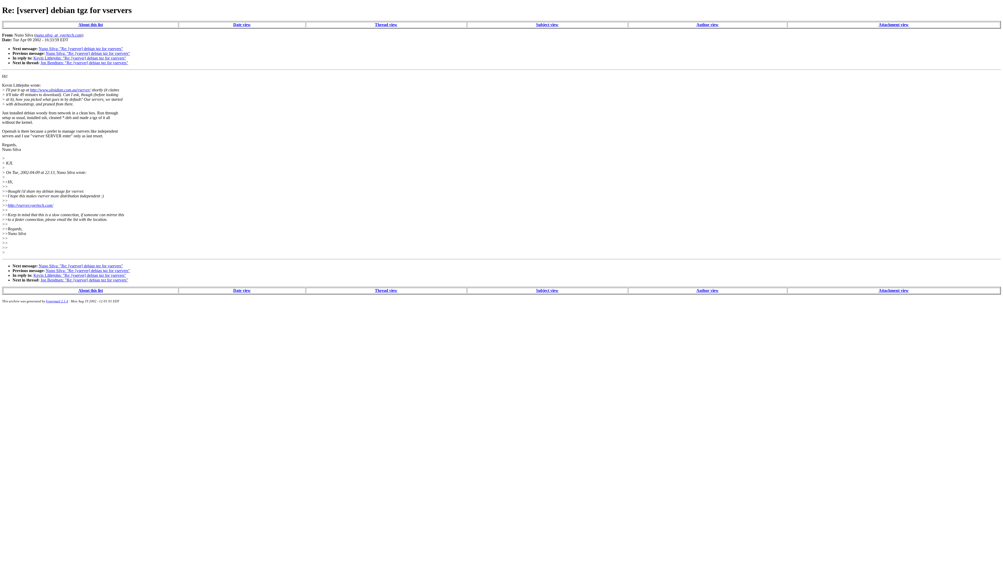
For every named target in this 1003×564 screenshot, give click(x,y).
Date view (242, 24)
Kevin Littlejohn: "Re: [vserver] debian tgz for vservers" (79, 58)
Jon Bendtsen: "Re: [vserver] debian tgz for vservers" (84, 63)
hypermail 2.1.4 (57, 301)
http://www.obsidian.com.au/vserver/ (60, 90)
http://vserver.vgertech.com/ (30, 205)
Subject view (547, 24)
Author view (707, 24)
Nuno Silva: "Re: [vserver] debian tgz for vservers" (81, 48)
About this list (90, 24)
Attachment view (894, 24)
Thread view (386, 24)
